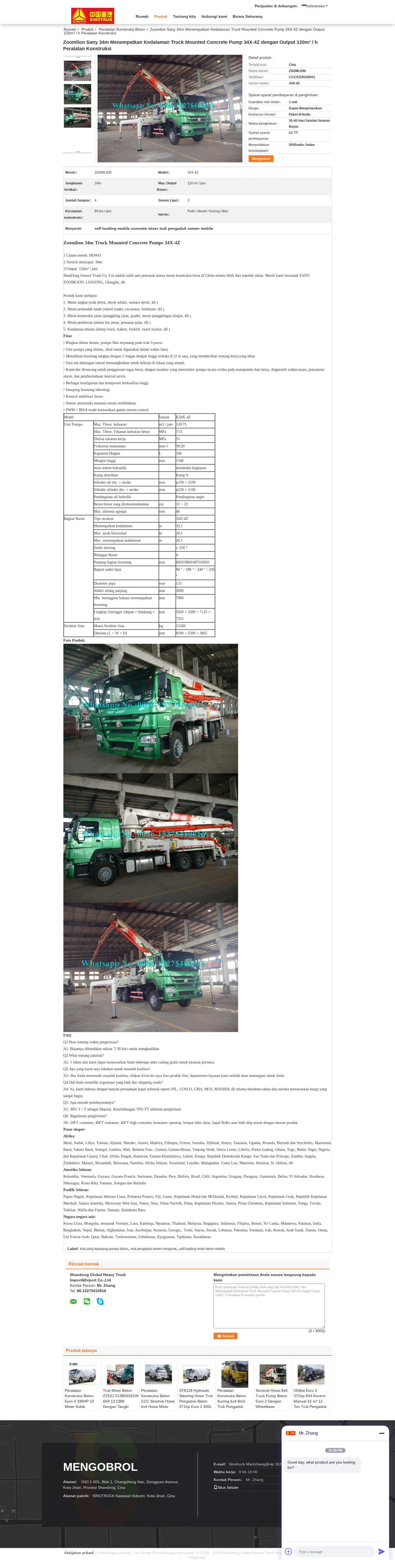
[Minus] (381, 1433)
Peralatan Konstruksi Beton (122, 29)
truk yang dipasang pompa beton (104, 1249)
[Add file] (288, 1551)
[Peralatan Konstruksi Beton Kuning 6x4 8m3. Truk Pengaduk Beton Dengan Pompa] (235, 1374)
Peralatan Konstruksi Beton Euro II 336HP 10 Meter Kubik (79, 1398)
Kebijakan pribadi (79, 1553)
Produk (160, 16)
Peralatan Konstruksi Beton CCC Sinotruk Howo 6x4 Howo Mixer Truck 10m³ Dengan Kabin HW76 (158, 1403)
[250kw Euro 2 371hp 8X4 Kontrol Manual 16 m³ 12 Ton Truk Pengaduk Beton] (311, 1374)
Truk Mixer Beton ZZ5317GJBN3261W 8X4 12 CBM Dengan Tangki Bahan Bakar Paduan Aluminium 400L (120, 1406)
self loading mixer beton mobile (202, 1249)
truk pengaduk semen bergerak (154, 1249)
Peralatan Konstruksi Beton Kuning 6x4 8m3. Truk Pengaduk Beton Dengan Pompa (231, 1403)
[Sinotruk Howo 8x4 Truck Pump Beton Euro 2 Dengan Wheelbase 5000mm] (273, 1374)
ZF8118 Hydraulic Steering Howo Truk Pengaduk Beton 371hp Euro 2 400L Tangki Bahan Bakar (196, 1401)
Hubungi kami (214, 16)
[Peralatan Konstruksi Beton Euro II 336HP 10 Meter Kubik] (82, 1374)
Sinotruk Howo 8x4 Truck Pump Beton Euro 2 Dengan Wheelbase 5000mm (272, 1401)
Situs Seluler (228, 1487)
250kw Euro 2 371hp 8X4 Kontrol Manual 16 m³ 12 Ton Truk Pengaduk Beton (310, 1401)
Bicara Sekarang (248, 16)
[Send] (381, 1551)
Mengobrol (261, 159)
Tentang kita (184, 16)
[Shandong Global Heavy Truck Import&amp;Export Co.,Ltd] (92, 16)
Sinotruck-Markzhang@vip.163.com (259, 1464)
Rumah (142, 16)
